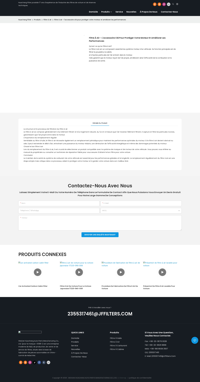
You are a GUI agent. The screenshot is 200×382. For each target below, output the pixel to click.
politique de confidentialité (140, 378)
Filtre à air (48, 20)
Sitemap (123, 378)
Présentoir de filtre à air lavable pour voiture (159, 287)
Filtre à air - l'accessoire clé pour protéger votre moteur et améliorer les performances (90, 20)
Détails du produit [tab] (100, 123)
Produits (37, 20)
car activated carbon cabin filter (32, 286)
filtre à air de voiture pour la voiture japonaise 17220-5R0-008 (75, 287)
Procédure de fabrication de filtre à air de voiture (120, 287)
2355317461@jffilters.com (100, 314)
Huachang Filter (24, 20)
